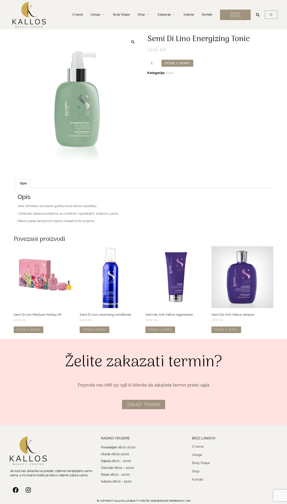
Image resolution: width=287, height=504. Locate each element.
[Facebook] (15, 490)
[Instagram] (28, 490)
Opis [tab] (23, 183)
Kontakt (207, 14)
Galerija (189, 14)
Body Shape (121, 14)
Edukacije (164, 14)
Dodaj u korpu (177, 63)
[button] (258, 15)
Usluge (95, 14)
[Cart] (271, 15)
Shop (141, 14)
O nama (77, 14)
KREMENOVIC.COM (179, 501)
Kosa (169, 73)
